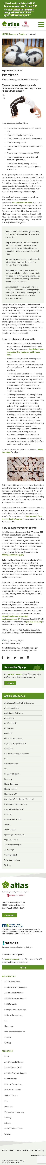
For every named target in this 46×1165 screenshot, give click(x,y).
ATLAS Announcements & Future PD (20, 5)
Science (7, 824)
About (4, 1150)
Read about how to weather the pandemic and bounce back (25, 352)
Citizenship (9, 728)
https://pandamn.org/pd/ (13, 554)
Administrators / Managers (15, 987)
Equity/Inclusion (11, 763)
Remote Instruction (12, 819)
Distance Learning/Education (16, 753)
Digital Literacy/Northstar (15, 743)
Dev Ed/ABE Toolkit (12, 1089)
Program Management (14, 809)
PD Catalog (39, 1150)
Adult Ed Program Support (15, 998)
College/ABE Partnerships (15, 1009)
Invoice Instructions (25, 1150)
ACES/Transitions (11, 708)
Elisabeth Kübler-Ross (22, 202)
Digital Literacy (10, 1095)
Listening (8, 779)
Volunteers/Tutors (12, 860)
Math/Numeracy (11, 784)
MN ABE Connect (9, 34)
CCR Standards (10, 723)
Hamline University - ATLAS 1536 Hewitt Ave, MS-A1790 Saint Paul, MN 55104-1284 (13, 905)
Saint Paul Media (14, 1163)
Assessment (9, 718)
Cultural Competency (13, 738)
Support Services (11, 839)
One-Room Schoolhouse (14, 1031)
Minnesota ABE (10, 794)
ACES (6, 1056)
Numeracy (8, 1026)
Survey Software (26, 947)
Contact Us (9, 915)
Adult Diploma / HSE (12, 1067)
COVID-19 (8, 733)
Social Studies (10, 829)
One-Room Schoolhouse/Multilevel (19, 799)
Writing (7, 865)
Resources (7, 1051)
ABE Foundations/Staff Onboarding (19, 703)
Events (11, 1150)
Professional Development (15, 804)
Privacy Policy (19, 1161)
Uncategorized (10, 855)
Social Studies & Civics (13, 1128)
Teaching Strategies (12, 844)
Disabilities (9, 748)
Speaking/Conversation (14, 834)
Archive (22, 34)
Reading (7, 814)
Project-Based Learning (14, 1112)
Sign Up (10, 683)
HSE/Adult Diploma (12, 774)
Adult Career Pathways (13, 713)
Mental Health (10, 789)
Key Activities (8, 976)
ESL (5, 768)
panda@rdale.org (34, 621)
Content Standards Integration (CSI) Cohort (19, 11)
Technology (9, 849)
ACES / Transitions (12, 981)
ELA (5, 758)
